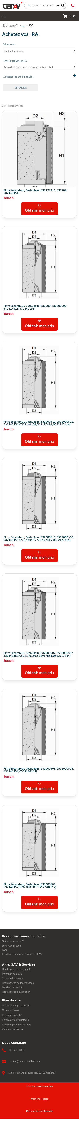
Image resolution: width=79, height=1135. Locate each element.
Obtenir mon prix (39, 210)
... (23, 25)
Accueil (11, 25)
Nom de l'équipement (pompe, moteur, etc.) (28, 67)
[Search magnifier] (62, 5)
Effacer (20, 87)
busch (9, 198)
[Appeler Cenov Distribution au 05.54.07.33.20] (72, 5)
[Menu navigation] (4, 16)
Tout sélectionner (14, 50)
